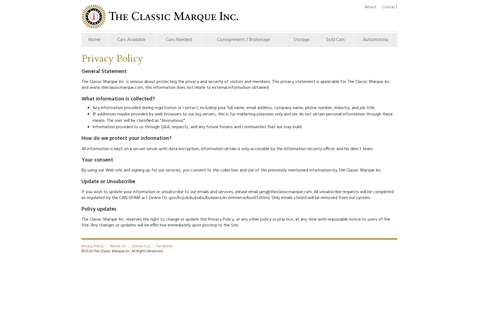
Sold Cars (335, 40)
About (370, 7)
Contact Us (141, 246)
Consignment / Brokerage (243, 40)
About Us (117, 246)
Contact (390, 7)
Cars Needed (179, 40)
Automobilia (375, 40)
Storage (301, 40)
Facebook (164, 246)
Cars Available (131, 40)
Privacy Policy (92, 246)
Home (97, 40)
